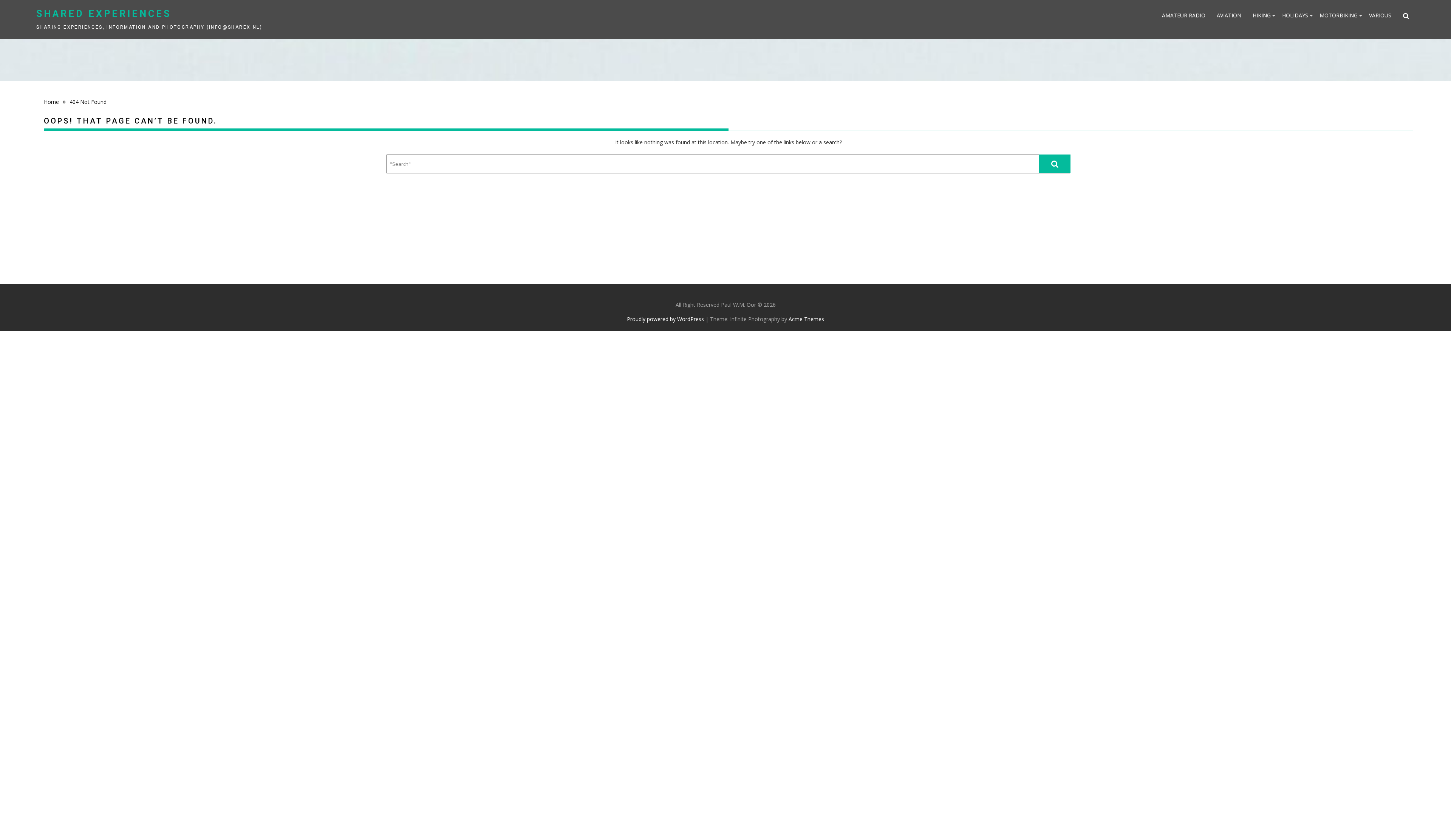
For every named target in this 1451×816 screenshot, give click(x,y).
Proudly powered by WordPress (665, 319)
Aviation (1229, 15)
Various (1380, 15)
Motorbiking (1339, 15)
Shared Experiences (103, 13)
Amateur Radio (1183, 15)
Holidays (1295, 15)
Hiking (1262, 15)
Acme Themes (806, 319)
